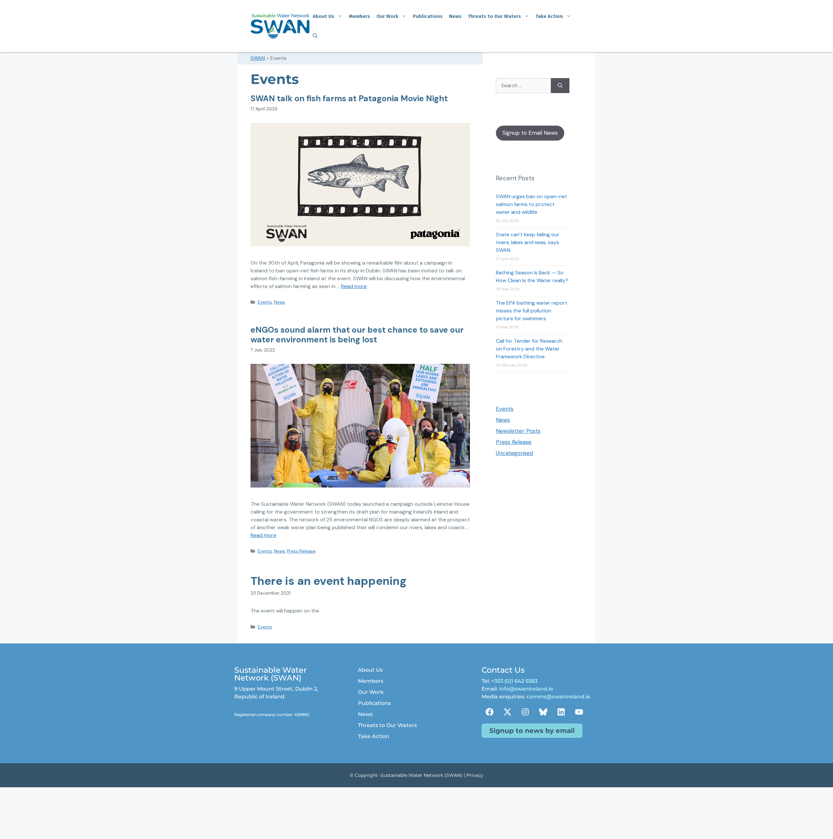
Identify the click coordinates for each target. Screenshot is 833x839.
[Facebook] (490, 712)
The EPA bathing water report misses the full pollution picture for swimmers (531, 310)
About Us (323, 16)
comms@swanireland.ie (558, 697)
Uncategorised (514, 453)
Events (265, 302)
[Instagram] (525, 712)
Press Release (301, 551)
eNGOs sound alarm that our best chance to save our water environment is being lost (357, 334)
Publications (428, 16)
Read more (354, 286)
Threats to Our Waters (494, 16)
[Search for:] (523, 85)
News (455, 16)
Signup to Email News (530, 132)
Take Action (549, 16)
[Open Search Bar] (315, 36)
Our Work (387, 16)
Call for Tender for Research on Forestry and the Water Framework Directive (529, 348)
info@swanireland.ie (526, 689)
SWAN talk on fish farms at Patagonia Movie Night (349, 98)
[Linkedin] (561, 712)
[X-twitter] (507, 712)
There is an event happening (329, 580)
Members (359, 16)
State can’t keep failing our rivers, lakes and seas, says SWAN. (527, 242)
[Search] (560, 85)
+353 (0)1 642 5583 (514, 681)
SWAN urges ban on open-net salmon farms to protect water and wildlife (531, 204)
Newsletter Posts (518, 430)
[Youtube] (579, 712)
